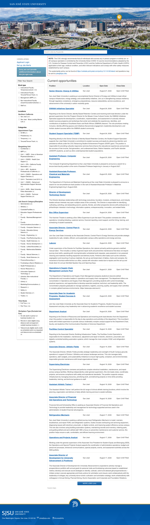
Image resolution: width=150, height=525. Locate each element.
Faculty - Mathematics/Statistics (31, 250)
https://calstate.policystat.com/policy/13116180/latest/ (96, 71)
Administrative (26, 204)
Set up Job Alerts (24, 65)
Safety (23, 290)
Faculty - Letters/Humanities (31, 247)
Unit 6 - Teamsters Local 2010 (31, 179)
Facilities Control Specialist (61, 329)
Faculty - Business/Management (31, 218)
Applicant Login (23, 62)
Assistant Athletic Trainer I (60, 384)
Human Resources (27, 269)
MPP (23, 151)
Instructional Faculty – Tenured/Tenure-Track (29, 94)
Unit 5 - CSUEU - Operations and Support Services (31, 175)
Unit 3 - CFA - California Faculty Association (31, 165)
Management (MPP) (28, 98)
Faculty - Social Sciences (30, 257)
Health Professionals (28, 266)
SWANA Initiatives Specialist (61, 108)
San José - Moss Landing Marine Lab (31, 120)
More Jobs (89, 483)
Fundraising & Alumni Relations (31, 263)
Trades (24, 296)
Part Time (25, 306)
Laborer (52, 243)
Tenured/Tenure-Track (29, 141)
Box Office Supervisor (58, 212)
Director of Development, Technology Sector (60, 193)
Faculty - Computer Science (30, 227)
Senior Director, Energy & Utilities (64, 91)
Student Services (27, 293)
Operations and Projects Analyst (63, 437)
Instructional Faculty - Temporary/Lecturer (28, 89)
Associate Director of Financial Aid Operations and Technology (63, 398)
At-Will (24, 133)
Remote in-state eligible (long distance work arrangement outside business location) (30, 323)
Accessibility (59, 518)
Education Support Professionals (31, 213)
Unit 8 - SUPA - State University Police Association (31, 190)
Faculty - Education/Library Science (29, 231)
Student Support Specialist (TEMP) (64, 133)
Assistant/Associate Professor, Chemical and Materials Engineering (62, 174)
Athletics (24, 207)
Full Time (25, 303)
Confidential (25, 149)
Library (24, 281)
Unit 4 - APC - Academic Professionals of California (30, 170)
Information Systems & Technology (28, 272)
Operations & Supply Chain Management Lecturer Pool (61, 269)
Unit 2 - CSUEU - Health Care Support (30, 160)
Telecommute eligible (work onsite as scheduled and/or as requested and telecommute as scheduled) (32, 331)
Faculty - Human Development (31, 244)
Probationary (26, 136)
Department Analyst (58, 311)
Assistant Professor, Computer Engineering (62, 157)
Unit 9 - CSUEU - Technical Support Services (29, 195)
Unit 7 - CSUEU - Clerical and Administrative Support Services (31, 184)
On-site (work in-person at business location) (29, 317)
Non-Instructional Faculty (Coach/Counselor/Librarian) (31, 101)
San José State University (28, 4)
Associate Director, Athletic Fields (64, 346)
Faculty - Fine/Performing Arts (31, 238)
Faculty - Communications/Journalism (30, 223)
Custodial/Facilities (27, 209)
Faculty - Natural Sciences (30, 254)
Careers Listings (23, 59)
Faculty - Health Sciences (30, 241)
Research (24, 287)
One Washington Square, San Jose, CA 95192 (19, 518)
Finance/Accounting (28, 260)
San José (25, 117)
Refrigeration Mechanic (59, 415)
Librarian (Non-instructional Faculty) (29, 277)
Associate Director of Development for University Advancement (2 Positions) (61, 458)
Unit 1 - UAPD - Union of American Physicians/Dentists (32, 155)
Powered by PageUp (51, 488)
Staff (23, 105)
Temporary (26, 138)
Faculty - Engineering (29, 235)
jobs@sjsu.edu (61, 73)
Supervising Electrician (59, 364)
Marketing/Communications (30, 284)
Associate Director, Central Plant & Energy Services (64, 229)
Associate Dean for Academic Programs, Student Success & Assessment (62, 296)
